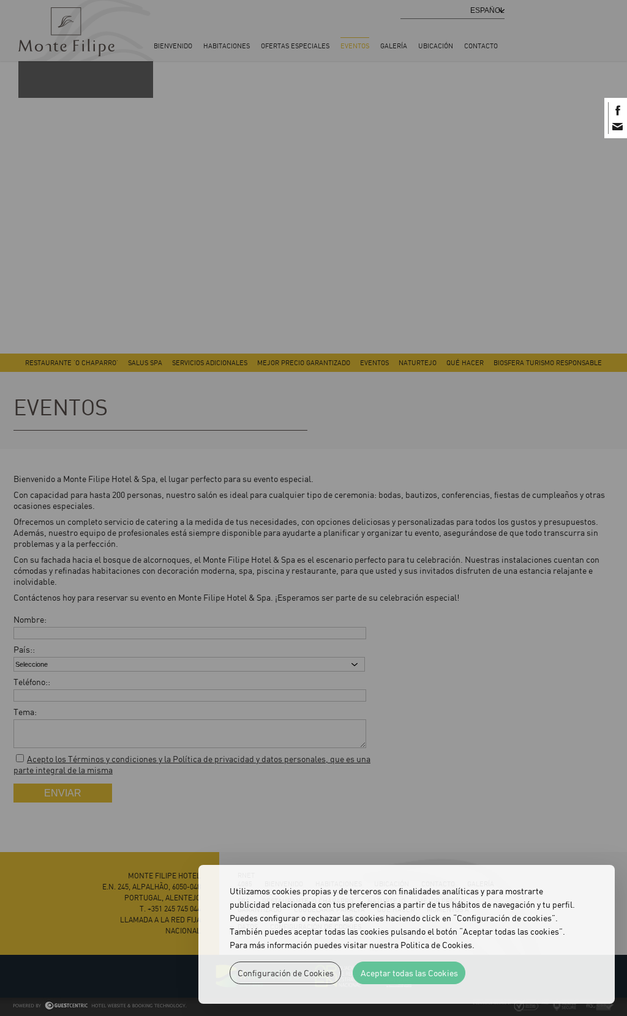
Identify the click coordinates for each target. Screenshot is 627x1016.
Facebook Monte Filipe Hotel (618, 110)
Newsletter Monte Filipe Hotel (618, 126)
